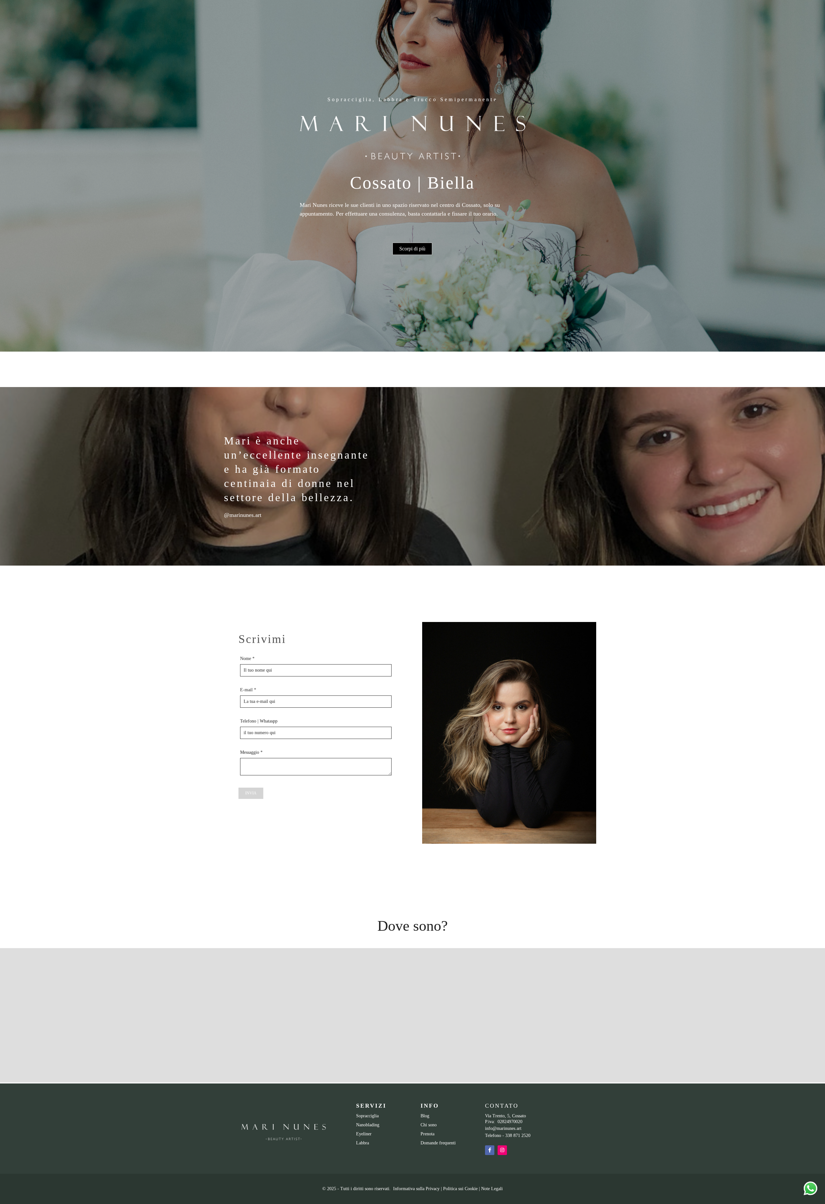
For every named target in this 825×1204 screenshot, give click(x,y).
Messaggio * (251, 752)
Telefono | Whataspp (258, 721)
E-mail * (248, 690)
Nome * (247, 658)
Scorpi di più (412, 248)
